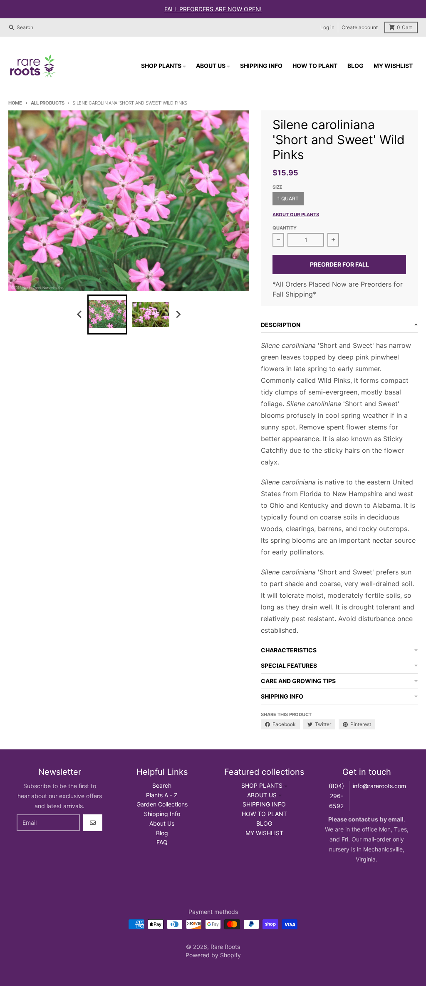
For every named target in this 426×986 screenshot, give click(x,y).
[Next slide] (178, 314)
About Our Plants (295, 214)
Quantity (284, 228)
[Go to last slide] (80, 314)
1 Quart (288, 198)
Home (15, 103)
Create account (360, 27)
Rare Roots (225, 946)
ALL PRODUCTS (47, 103)
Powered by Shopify (213, 955)
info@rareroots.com (379, 785)
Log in (327, 27)
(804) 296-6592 (336, 795)
